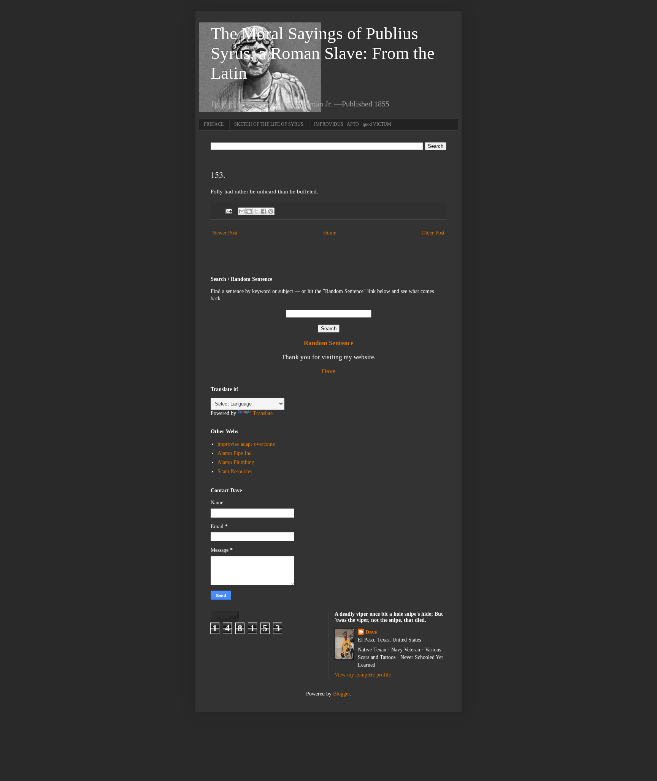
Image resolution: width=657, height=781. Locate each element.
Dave (329, 371)
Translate (263, 413)
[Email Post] (228, 211)
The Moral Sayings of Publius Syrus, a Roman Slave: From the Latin (323, 53)
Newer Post (225, 233)
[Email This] (242, 211)
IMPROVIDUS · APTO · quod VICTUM (352, 124)
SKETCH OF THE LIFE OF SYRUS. (269, 124)
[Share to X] (256, 211)
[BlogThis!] (249, 211)
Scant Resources (234, 471)
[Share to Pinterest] (271, 211)
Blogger (341, 694)
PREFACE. (214, 124)
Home (329, 233)
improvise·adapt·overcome (246, 444)
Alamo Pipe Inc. (235, 453)
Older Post (433, 233)
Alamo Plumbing (235, 462)
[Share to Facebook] (263, 211)
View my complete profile (363, 675)
